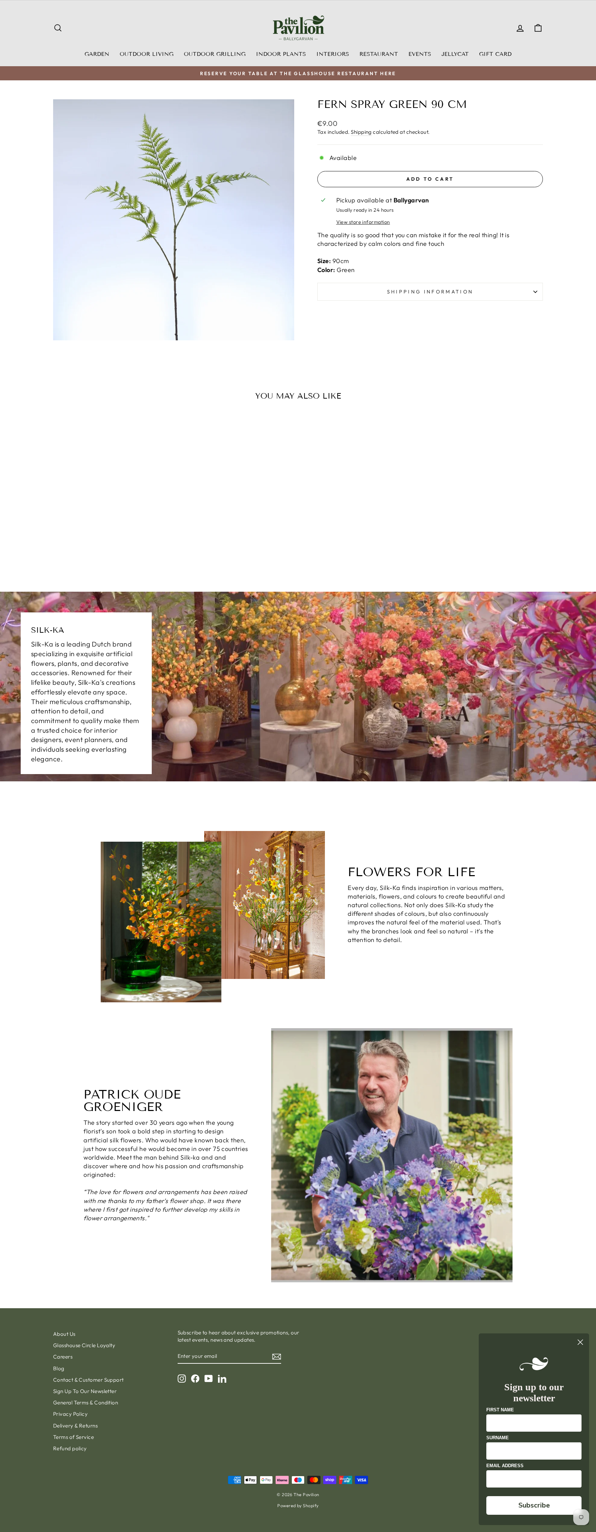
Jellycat (455, 54)
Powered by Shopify (297, 1505)
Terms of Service (73, 1437)
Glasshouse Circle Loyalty (84, 1345)
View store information (363, 222)
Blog (58, 1368)
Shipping (361, 132)
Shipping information (430, 292)
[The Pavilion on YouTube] (209, 1378)
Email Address (505, 1465)
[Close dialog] (580, 1342)
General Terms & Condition (85, 1402)
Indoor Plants (281, 54)
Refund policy (70, 1448)
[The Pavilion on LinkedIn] (222, 1378)
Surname (497, 1437)
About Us (64, 1334)
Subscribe (534, 1505)
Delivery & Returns (75, 1425)
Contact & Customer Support (88, 1379)
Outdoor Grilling (215, 54)
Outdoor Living (146, 54)
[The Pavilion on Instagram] (182, 1378)
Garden (97, 54)
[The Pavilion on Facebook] (195, 1378)
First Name (500, 1409)
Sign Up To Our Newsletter (85, 1391)
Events (419, 54)
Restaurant (378, 54)
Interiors (332, 54)
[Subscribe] (276, 1356)
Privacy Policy (70, 1414)
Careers (62, 1356)
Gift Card (495, 54)
